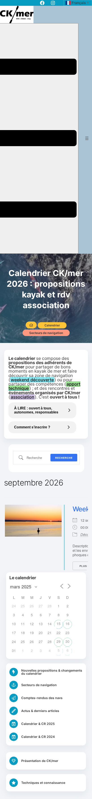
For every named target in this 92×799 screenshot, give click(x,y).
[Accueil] (31, 325)
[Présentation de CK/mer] (33, 761)
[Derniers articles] (46, 711)
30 (67, 641)
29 (58, 641)
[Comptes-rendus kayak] (46, 698)
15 (58, 623)
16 (67, 623)
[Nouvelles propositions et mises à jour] (46, 672)
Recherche (64, 457)
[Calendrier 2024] (46, 737)
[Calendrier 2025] (46, 724)
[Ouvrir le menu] (87, 138)
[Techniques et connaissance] (37, 782)
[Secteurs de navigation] (46, 685)
